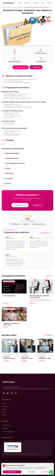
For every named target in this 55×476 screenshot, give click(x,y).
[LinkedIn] (11, 393)
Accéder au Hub (6, 425)
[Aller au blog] (42, 3)
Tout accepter (12, 471)
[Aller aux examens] (35, 3)
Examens (4, 409)
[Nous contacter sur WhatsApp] (51, 472)
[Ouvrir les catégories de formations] (31, 3)
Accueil (19, 3)
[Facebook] (15, 393)
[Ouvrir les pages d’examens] (39, 3)
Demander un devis (21, 67)
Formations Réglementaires (18, 7)
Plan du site (5, 428)
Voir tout (48, 271)
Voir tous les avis (45, 232)
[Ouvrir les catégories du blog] (45, 3)
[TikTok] (7, 393)
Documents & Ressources (8, 431)
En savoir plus (42, 468)
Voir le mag (48, 330)
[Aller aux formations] (26, 3)
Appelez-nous (37, 67)
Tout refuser (32, 471)
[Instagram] (3, 393)
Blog (3, 412)
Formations (9, 7)
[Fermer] (51, 465)
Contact (49, 3)
